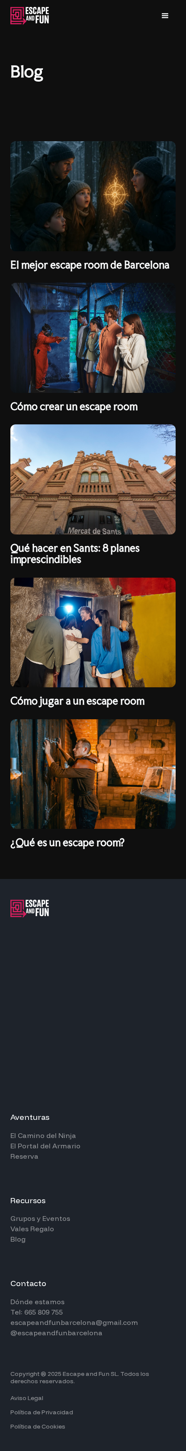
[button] (165, 16)
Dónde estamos (37, 1301)
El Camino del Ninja (43, 1135)
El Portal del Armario (45, 1145)
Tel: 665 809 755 (36, 1312)
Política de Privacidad (41, 1412)
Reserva (24, 1156)
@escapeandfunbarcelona (56, 1332)
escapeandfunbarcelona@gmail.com (74, 1322)
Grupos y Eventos (40, 1218)
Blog (18, 1239)
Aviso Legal (26, 1398)
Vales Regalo (32, 1228)
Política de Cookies (37, 1426)
